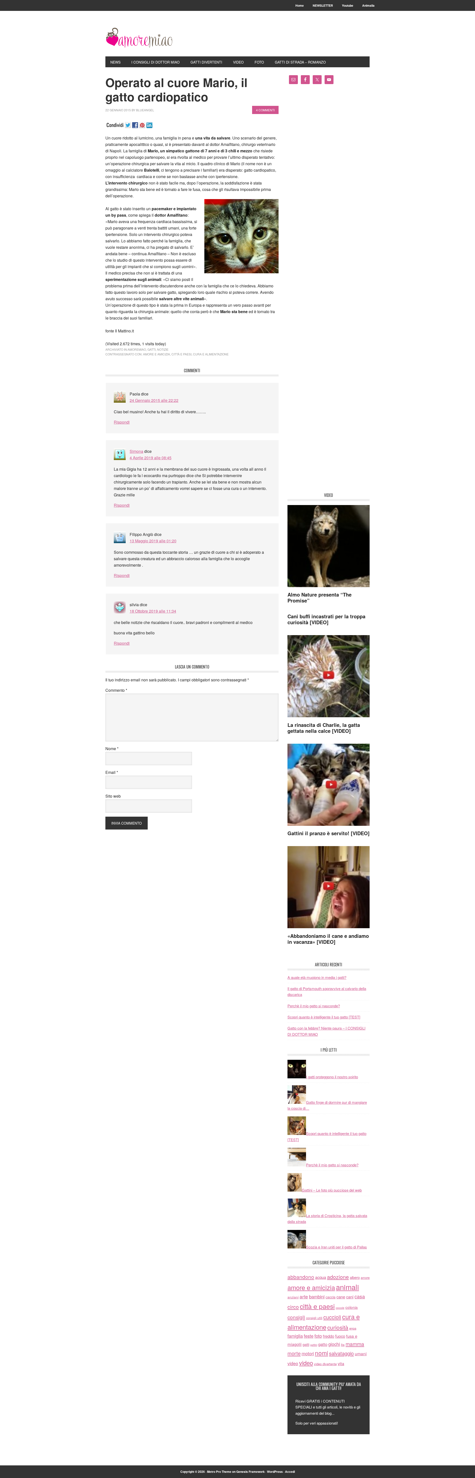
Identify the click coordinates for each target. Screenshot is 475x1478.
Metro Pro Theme (219, 1471)
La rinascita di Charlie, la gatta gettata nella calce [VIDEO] (323, 727)
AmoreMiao (138, 37)
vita (341, 1363)
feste (308, 1336)
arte (304, 1296)
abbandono (300, 1276)
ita (343, 1344)
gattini (313, 1345)
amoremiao (137, 349)
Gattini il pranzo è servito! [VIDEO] (328, 833)
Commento (116, 690)
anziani (293, 1296)
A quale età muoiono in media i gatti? (316, 977)
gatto (322, 1344)
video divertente (325, 1364)
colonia (351, 1307)
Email (111, 772)
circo (293, 1306)
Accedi (290, 1471)
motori (308, 1353)
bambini (317, 1296)
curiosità (337, 1327)
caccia (330, 1296)
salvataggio (341, 1353)
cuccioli (332, 1317)
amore (365, 1277)
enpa (352, 1328)
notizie (162, 349)
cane (340, 1297)
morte (294, 1353)
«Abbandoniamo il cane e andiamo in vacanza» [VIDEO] (328, 938)
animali (347, 1287)
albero (355, 1277)
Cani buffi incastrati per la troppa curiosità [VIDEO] (326, 619)
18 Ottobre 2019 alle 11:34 (153, 611)
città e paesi (181, 354)
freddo (328, 1336)
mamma (355, 1343)
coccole (340, 1308)
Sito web (113, 796)
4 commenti (265, 110)
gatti (151, 349)
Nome (112, 748)
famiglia (295, 1336)
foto (318, 1336)
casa (360, 1296)
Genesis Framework (250, 1471)
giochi (334, 1344)
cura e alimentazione (211, 354)
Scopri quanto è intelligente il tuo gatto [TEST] (323, 1016)
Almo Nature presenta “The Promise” (319, 597)
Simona (136, 451)
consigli (296, 1317)
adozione (338, 1276)
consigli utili (314, 1318)
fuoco (340, 1336)
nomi (321, 1352)
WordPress (275, 1471)
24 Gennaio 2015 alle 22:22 (154, 400)
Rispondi (122, 422)
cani (350, 1297)
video (292, 1363)
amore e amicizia (156, 354)
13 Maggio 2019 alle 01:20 (153, 541)
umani (361, 1353)
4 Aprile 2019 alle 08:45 (150, 458)
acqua (320, 1277)
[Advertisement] (328, 290)
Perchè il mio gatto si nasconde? (313, 1005)
